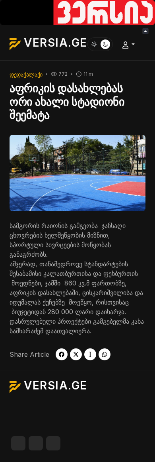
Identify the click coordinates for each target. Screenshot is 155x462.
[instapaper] (90, 354)
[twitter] (76, 354)
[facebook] (62, 354)
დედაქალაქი (26, 74)
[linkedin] (53, 443)
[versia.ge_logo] (77, 12)
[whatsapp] (104, 354)
